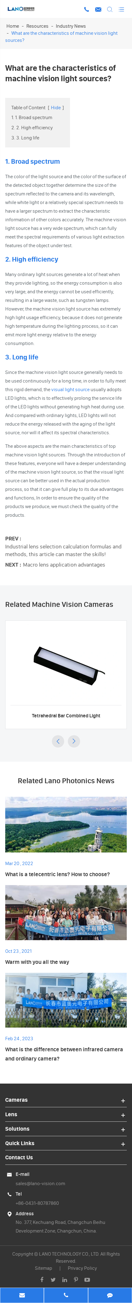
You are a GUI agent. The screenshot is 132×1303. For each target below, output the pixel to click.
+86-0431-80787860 (37, 1203)
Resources (37, 26)
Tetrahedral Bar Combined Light (66, 715)
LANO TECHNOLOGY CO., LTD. (69, 1254)
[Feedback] (110, 1296)
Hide (56, 107)
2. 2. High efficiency (32, 127)
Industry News (71, 26)
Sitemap (43, 1268)
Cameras (16, 1099)
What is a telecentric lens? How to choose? (57, 874)
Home (12, 26)
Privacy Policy (82, 1268)
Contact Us (19, 1157)
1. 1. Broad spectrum (31, 117)
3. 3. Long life (25, 137)
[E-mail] (22, 1296)
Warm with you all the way (37, 961)
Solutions (17, 1128)
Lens (11, 1114)
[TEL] (65, 1296)
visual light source (70, 389)
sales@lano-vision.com (40, 1183)
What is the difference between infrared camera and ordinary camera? (64, 1054)
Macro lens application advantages (64, 564)
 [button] (58, 741)
